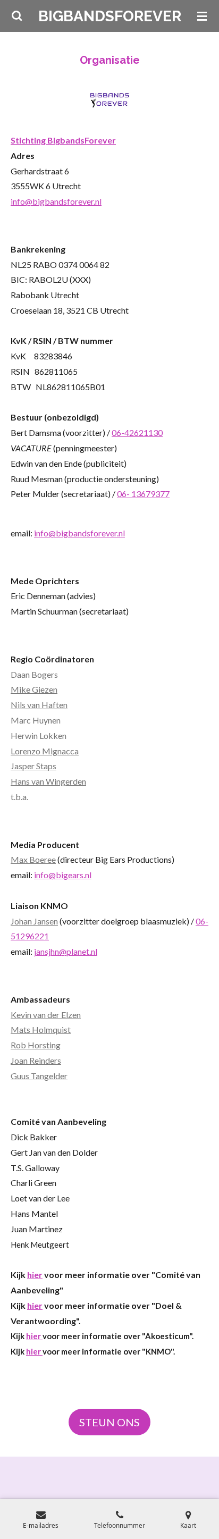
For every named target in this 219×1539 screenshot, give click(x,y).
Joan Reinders (36, 1060)
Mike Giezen (34, 689)
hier (35, 1274)
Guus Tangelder (39, 1076)
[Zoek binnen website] (17, 16)
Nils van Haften (39, 705)
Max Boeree (33, 859)
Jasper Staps (33, 766)
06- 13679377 (143, 494)
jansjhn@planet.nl (65, 951)
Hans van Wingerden (48, 781)
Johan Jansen (34, 921)
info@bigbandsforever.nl (56, 201)
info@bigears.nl (62, 875)
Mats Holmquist (41, 1029)
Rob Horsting (36, 1045)
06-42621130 (137, 432)
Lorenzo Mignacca (45, 751)
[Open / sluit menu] (202, 16)
